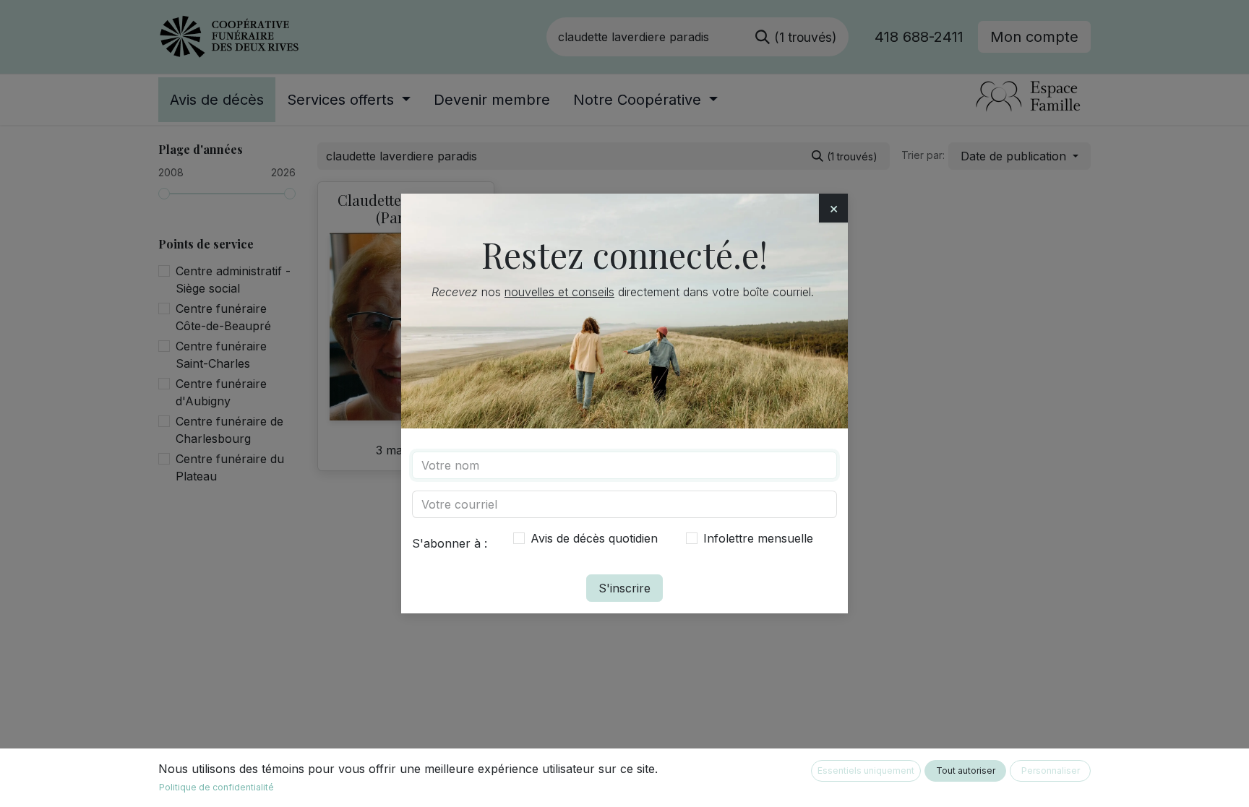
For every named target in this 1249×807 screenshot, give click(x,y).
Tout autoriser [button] (965, 770)
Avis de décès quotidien (594, 538)
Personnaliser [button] (1050, 770)
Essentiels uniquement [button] (865, 770)
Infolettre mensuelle (758, 538)
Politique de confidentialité (216, 787)
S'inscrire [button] (624, 588)
